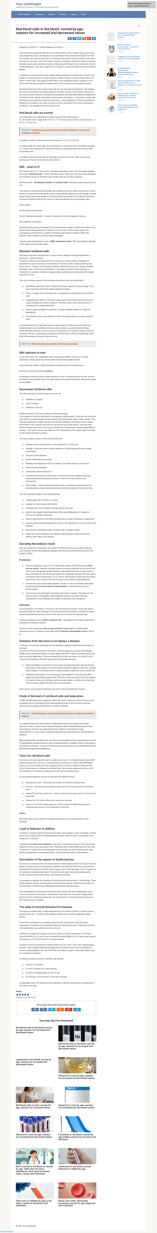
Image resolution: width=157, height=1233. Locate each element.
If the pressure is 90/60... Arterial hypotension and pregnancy (128, 107)
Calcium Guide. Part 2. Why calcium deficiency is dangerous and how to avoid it (129, 84)
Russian (3, 1231)
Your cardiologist (28, 4)
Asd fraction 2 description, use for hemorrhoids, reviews (129, 35)
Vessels (51, 14)
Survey (74, 14)
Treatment (39, 14)
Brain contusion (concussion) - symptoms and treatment (128, 47)
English (10, 1231)
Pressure (63, 14)
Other (83, 14)
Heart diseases (24, 14)
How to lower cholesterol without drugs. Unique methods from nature (128, 95)
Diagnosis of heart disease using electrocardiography (129, 57)
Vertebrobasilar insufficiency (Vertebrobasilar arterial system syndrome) (128, 71)
